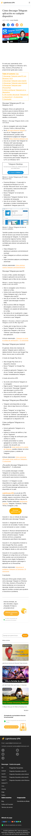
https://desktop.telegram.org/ (18, 139)
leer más (26, 710)
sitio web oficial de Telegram (16, 130)
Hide (17, 74)
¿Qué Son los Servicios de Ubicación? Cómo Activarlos (14, 663)
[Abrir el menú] (29, 3)
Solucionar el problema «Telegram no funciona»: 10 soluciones (14, 569)
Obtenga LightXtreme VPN (11, 613)
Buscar (25, 635)
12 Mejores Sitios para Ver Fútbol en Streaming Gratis (14, 706)
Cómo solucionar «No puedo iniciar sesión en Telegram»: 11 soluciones (14, 459)
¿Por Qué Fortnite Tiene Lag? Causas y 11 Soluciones (14, 685)
